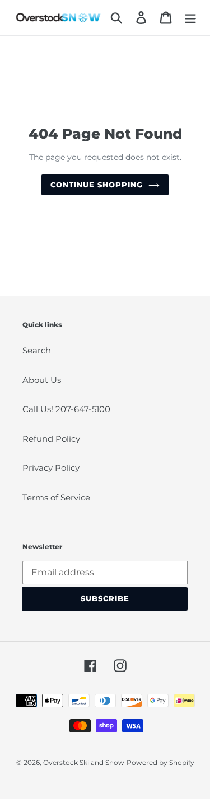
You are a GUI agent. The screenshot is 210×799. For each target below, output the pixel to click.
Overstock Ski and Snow (83, 762)
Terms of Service (56, 497)
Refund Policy (51, 438)
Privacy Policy (51, 467)
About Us (41, 380)
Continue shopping (96, 184)
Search (36, 350)
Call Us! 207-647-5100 (66, 409)
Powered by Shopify (160, 762)
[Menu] (190, 18)
